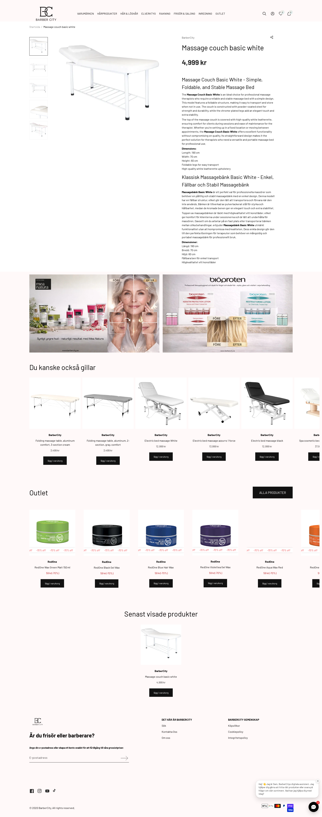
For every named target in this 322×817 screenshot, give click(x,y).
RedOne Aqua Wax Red (269, 567)
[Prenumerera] (123, 758)
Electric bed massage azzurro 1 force (214, 440)
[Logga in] (273, 14)
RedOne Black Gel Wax (107, 567)
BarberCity (188, 37)
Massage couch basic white (161, 676)
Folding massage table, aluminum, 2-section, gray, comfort (108, 442)
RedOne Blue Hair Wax (161, 567)
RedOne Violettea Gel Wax (215, 567)
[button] (271, 37)
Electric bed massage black (267, 440)
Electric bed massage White (161, 440)
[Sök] (264, 14)
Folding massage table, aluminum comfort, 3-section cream (55, 442)
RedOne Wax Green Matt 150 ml (52, 567)
